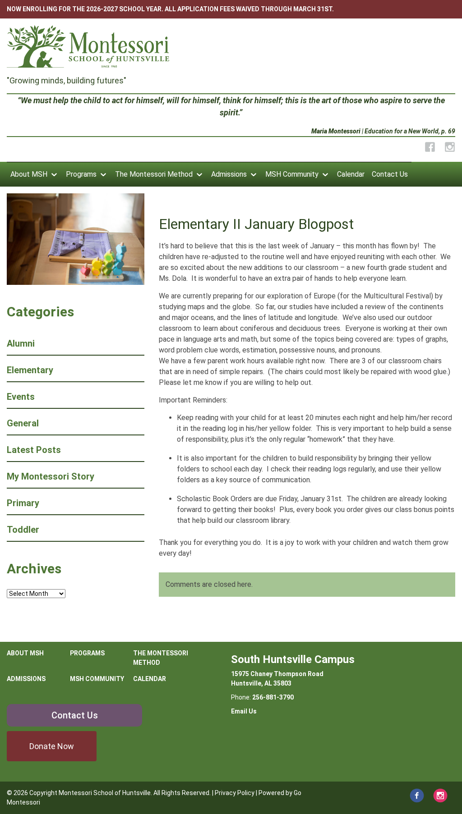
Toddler (23, 529)
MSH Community (292, 174)
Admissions (229, 174)
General (23, 423)
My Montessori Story (50, 476)
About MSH (28, 174)
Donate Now (51, 746)
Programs (81, 174)
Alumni (21, 343)
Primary (23, 503)
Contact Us (390, 174)
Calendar (351, 174)
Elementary (30, 370)
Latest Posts (34, 449)
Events (21, 396)
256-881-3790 (273, 697)
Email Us (244, 711)
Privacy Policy (234, 792)
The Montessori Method (154, 174)
